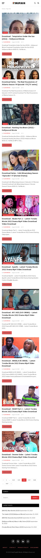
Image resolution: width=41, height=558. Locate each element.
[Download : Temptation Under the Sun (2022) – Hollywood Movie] (20, 23)
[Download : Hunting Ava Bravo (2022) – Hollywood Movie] (20, 114)
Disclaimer (34, 547)
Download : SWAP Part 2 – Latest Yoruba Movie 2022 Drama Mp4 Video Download (19, 410)
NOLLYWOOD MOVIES (8, 215)
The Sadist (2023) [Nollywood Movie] (13, 514)
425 (19, 480)
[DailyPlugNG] (19, 3)
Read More (7, 54)
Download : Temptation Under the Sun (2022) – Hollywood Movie (18, 38)
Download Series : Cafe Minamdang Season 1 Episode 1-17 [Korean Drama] (20, 174)
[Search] (38, 3)
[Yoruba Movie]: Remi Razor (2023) (13, 527)
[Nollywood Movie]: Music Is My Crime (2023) (16, 521)
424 (13, 480)
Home (3, 8)
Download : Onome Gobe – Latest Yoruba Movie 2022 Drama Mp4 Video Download (19, 456)
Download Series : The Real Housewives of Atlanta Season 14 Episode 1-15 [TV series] (19, 83)
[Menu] (3, 3)
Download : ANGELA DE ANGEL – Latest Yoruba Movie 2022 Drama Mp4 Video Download (18, 363)
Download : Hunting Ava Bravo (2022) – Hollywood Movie (18, 129)
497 (7, 483)
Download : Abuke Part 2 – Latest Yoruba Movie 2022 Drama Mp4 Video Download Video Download (19, 221)
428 (34, 480)
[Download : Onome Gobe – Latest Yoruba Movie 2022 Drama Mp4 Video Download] (20, 441)
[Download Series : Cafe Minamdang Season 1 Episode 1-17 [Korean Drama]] (20, 160)
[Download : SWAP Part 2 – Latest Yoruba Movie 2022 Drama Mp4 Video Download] (20, 395)
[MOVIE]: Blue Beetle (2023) (11, 510)
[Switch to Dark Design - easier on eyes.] (35, 3)
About (5, 547)
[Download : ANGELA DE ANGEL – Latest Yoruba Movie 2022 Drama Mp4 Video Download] (20, 347)
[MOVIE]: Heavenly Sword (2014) (12, 518)
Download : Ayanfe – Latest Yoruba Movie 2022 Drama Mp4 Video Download (20, 268)
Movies (5, 32)
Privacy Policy (23, 547)
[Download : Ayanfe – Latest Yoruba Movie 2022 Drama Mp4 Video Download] (20, 253)
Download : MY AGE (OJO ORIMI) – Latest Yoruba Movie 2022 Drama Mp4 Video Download (19, 315)
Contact (12, 547)
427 (29, 480)
